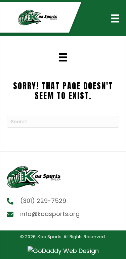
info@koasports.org (50, 214)
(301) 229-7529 (43, 201)
